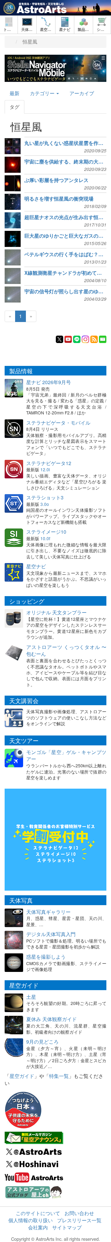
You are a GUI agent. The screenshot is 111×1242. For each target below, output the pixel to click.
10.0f (45, 538)
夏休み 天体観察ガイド (51, 1019)
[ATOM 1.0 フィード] (94, 338)
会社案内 (38, 1227)
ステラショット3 (45, 497)
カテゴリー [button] (43, 93)
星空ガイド (22, 1075)
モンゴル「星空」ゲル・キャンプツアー (66, 755)
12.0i (45, 469)
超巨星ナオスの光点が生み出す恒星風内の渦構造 (65, 217)
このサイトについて (38, 1213)
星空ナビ (36, 566)
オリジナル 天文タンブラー (56, 612)
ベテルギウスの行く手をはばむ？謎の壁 (65, 254)
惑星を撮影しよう (46, 956)
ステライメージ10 (46, 531)
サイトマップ (67, 1227)
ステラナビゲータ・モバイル (58, 422)
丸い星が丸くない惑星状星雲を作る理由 (65, 143)
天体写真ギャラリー (48, 911)
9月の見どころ (42, 1041)
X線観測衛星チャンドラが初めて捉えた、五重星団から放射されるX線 (65, 273)
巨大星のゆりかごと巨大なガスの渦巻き (65, 236)
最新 (14, 93)
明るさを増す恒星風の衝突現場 (58, 198)
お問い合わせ (79, 1213)
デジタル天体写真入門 (51, 934)
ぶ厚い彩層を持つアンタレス (56, 180)
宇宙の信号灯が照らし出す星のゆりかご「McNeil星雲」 (65, 291)
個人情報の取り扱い (30, 1220)
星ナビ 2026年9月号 (48, 382)
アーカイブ (81, 93)
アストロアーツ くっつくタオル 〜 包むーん (66, 650)
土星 (31, 996)
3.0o (44, 504)
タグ (14, 106)
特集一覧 (59, 1075)
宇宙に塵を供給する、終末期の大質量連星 (65, 161)
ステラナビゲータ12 (48, 463)
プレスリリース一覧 (79, 1220)
